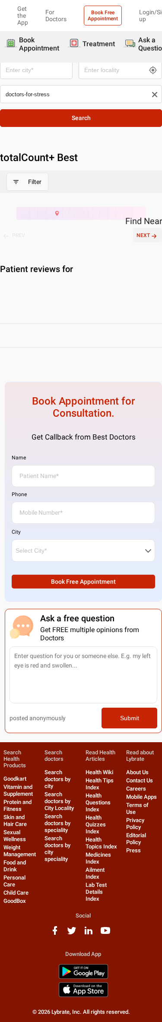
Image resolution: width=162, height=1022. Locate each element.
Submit (129, 718)
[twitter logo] (72, 933)
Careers (136, 788)
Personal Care (14, 881)
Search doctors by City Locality (59, 801)
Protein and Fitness (17, 805)
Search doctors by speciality (57, 823)
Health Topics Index (101, 843)
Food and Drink (14, 866)
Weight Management (19, 850)
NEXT (143, 235)
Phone (19, 494)
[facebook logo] (55, 933)
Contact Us (139, 780)
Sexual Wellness (14, 835)
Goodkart (14, 778)
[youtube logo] (105, 933)
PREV (18, 235)
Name (19, 458)
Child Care (16, 892)
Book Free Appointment (103, 15)
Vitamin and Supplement (18, 790)
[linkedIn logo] (88, 933)
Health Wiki (99, 772)
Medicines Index (98, 858)
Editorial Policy (136, 838)
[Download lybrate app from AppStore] (83, 995)
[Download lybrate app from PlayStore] (83, 977)
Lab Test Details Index (96, 892)
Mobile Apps (141, 797)
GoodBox (14, 901)
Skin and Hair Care (15, 820)
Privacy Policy (135, 823)
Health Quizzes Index (96, 824)
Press (133, 850)
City (16, 532)
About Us (137, 772)
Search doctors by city (57, 779)
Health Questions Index (98, 802)
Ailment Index (95, 873)
